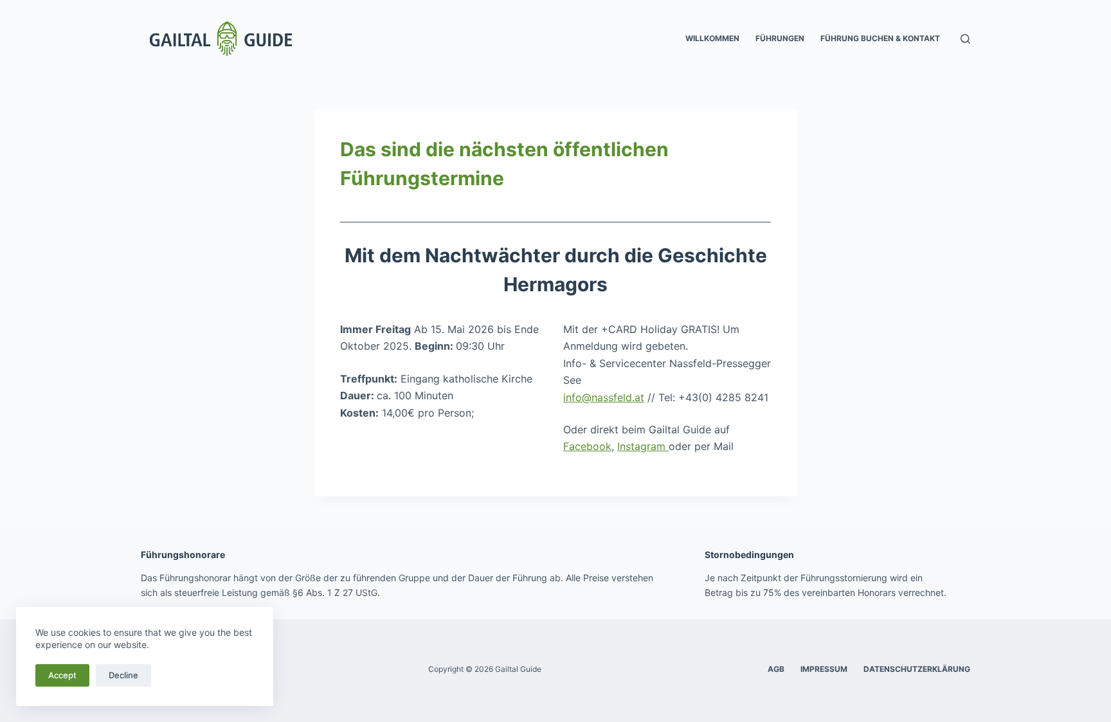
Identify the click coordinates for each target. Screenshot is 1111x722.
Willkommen (712, 38)
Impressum (823, 669)
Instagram (643, 446)
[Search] (965, 39)
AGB (776, 669)
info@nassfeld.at (603, 397)
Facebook (587, 446)
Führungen (779, 38)
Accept (62, 675)
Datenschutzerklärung (916, 669)
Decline (123, 675)
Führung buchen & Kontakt (880, 38)
